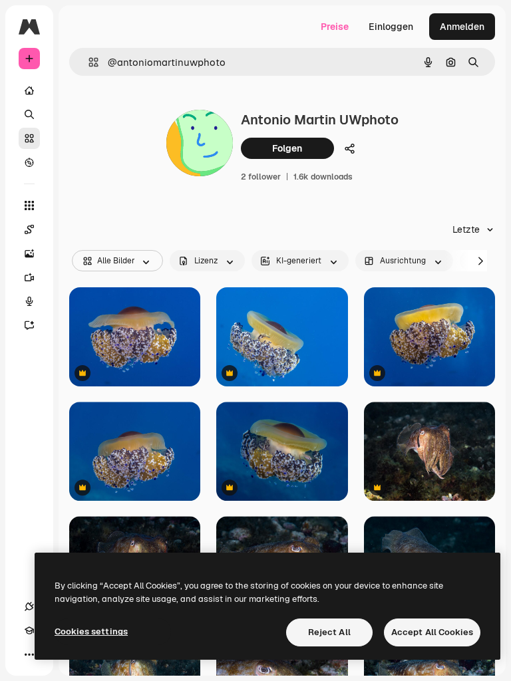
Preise (335, 27)
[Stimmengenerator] (29, 301)
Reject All (329, 632)
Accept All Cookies (432, 632)
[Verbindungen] (29, 606)
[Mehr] (29, 654)
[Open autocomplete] (88, 62)
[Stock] (29, 138)
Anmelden (462, 27)
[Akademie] (29, 630)
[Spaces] (29, 229)
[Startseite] (29, 90)
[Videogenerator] (29, 277)
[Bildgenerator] (29, 253)
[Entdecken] (29, 162)
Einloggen (391, 27)
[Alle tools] (29, 205)
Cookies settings (91, 631)
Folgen (287, 148)
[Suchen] (29, 114)
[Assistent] (29, 325)
